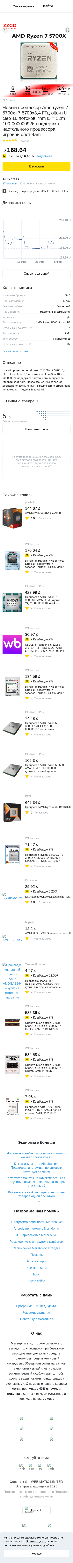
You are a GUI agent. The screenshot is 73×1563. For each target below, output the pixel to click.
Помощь (37, 1254)
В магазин (36, 166)
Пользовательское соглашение (27, 1491)
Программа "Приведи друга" (36, 1306)
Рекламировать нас (36, 1312)
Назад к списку (5, 30)
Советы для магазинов (36, 1319)
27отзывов (10, 183)
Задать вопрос (36, 1261)
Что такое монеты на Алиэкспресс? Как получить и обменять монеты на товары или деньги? (36, 1181)
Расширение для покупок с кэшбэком (36, 1241)
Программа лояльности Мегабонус (36, 1222)
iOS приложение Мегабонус (36, 1235)
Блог (36, 1274)
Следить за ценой (36, 273)
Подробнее (44, 156)
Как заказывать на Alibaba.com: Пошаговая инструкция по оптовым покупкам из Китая (36, 1167)
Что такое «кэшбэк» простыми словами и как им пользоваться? (36, 1155)
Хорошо (37, 1553)
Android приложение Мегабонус (37, 1228)
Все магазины (36, 1267)
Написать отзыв (36, 429)
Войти (48, 6)
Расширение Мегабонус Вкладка (36, 1248)
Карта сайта (36, 1281)
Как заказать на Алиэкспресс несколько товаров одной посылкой (36, 1194)
